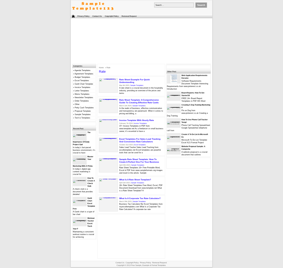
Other (77, 104)
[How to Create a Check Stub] (79, 180)
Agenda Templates (83, 70)
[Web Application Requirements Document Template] (173, 82)
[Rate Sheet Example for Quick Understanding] (108, 79)
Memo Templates (82, 94)
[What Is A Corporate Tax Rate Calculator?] (108, 197)
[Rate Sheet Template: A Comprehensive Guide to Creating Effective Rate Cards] (108, 99)
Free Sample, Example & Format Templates (148, 265)
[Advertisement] (141, 41)
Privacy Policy (83, 16)
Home (101, 68)
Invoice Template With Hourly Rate (136, 120)
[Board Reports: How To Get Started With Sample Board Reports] (173, 95)
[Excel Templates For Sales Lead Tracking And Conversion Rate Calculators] (108, 138)
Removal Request (129, 16)
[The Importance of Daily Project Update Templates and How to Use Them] (79, 134)
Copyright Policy (112, 16)
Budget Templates (82, 77)
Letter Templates (82, 91)
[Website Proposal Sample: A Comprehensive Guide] (173, 151)
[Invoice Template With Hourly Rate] (108, 119)
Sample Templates (136, 85)
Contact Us (97, 16)
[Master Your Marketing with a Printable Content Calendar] (79, 159)
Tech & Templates (82, 118)
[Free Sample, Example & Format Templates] (93, 13)
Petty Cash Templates (84, 108)
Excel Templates (140, 145)
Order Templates (82, 101)
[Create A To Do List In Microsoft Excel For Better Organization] (173, 136)
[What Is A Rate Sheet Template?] (108, 179)
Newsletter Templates (84, 97)
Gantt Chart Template (84, 84)
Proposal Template (83, 111)
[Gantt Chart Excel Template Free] (79, 200)
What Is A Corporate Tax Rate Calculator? (140, 198)
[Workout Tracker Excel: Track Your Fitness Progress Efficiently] (79, 220)
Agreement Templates (84, 74)
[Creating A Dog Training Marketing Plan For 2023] (173, 107)
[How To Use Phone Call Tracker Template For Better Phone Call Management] (173, 124)
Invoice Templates (140, 123)
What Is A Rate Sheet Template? (135, 179)
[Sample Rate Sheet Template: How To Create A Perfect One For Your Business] (108, 158)
